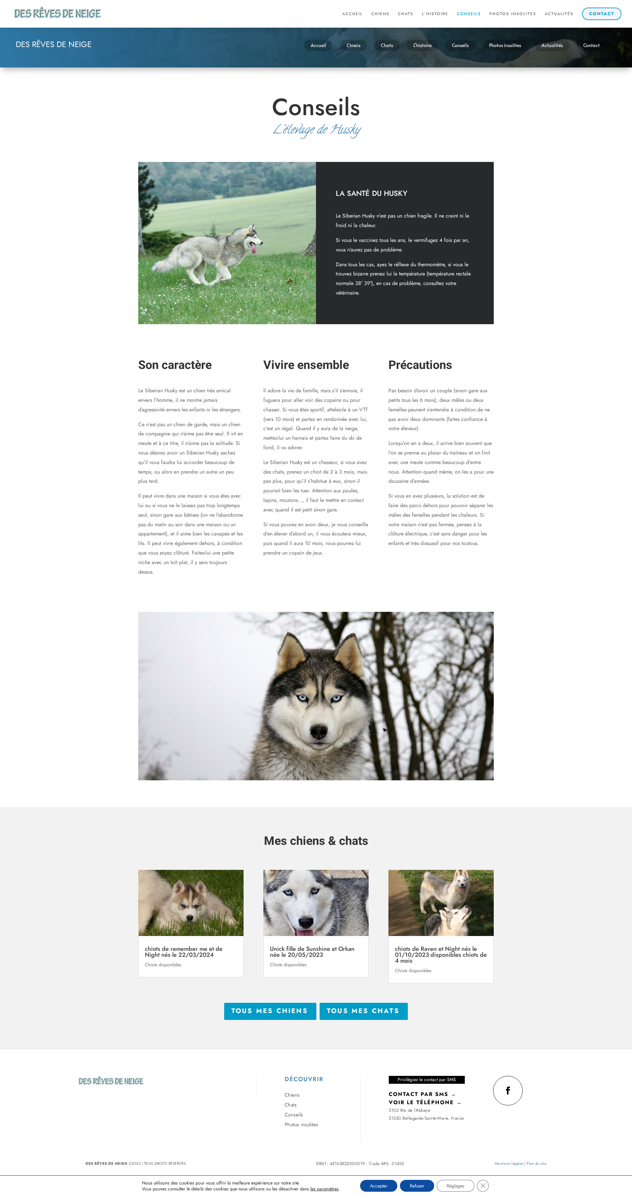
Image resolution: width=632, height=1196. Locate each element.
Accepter (378, 1186)
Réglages (455, 1186)
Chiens (353, 45)
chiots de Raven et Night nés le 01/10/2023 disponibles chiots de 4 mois (441, 955)
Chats (387, 45)
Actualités (552, 45)
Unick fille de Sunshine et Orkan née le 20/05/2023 (312, 952)
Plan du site (536, 1163)
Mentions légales (509, 1163)
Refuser (417, 1186)
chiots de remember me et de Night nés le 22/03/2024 (184, 952)
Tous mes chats (364, 1011)
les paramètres (324, 1189)
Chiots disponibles (163, 964)
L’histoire (422, 45)
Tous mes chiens (270, 1011)
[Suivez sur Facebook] (508, 1090)
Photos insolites (505, 45)
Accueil (318, 45)
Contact (591, 45)
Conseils (460, 45)
